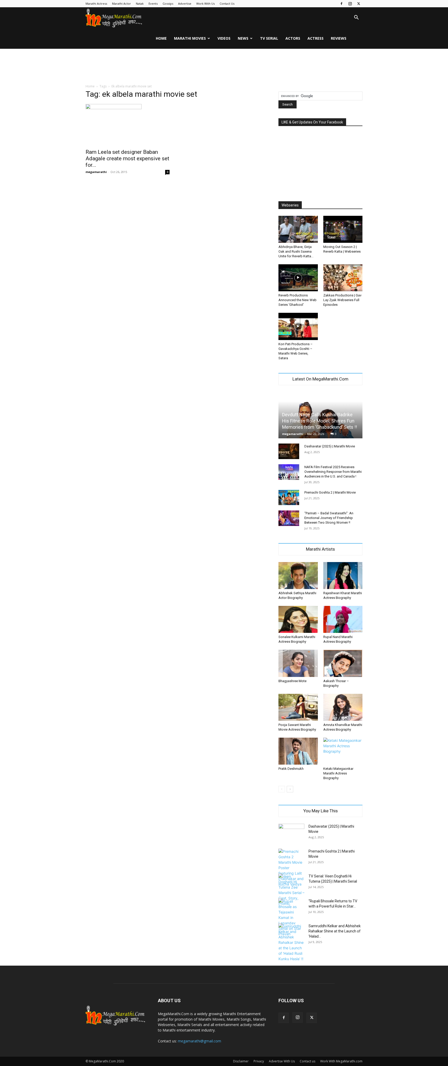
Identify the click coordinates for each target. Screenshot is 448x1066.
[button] (356, 18)
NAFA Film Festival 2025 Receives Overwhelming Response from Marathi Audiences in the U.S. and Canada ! (333, 471)
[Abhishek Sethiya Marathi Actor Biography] (298, 575)
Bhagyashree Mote (292, 681)
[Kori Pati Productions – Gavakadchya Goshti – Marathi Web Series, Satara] (298, 326)
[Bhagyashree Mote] (298, 663)
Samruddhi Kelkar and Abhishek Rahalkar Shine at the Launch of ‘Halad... (335, 931)
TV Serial (269, 38)
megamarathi (96, 172)
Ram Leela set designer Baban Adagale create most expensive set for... (127, 158)
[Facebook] (341, 3)
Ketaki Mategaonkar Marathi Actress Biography (338, 773)
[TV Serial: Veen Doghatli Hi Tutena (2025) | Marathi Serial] (291, 890)
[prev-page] (281, 789)
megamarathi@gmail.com (199, 1041)
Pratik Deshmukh (291, 769)
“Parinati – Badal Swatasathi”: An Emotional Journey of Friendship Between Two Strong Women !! (328, 517)
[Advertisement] (224, 66)
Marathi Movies (190, 38)
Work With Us (205, 3)
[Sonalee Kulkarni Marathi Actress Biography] (298, 619)
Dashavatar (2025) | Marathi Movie (329, 446)
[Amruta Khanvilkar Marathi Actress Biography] (343, 707)
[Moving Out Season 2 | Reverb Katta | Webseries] (343, 229)
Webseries (290, 205)
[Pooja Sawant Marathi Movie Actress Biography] (298, 707)
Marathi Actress (96, 3)
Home (161, 38)
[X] (358, 3)
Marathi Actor (121, 3)
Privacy (259, 1061)
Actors (292, 38)
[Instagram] (350, 3)
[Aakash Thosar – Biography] (343, 663)
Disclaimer (241, 1061)
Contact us (307, 1061)
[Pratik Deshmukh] (298, 751)
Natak (140, 3)
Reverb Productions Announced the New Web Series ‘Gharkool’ (297, 300)
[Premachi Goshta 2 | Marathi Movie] (288, 497)
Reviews (338, 38)
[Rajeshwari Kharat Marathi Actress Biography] (343, 575)
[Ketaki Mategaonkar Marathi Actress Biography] (343, 751)
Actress (315, 38)
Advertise (184, 3)
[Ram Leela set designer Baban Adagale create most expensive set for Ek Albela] (128, 125)
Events (153, 3)
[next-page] (290, 789)
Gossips (168, 3)
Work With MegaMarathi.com (341, 1061)
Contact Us (227, 3)
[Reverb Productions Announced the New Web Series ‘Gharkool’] (298, 277)
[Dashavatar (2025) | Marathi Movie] (288, 451)
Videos (224, 38)
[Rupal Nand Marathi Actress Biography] (343, 619)
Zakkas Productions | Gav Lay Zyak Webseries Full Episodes (342, 300)
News (243, 38)
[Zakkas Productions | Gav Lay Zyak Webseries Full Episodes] (343, 277)
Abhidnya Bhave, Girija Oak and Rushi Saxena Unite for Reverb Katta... (295, 251)
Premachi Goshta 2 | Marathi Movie (330, 492)
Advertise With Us (282, 1061)
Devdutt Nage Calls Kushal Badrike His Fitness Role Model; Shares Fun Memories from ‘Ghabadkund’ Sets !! (319, 421)
